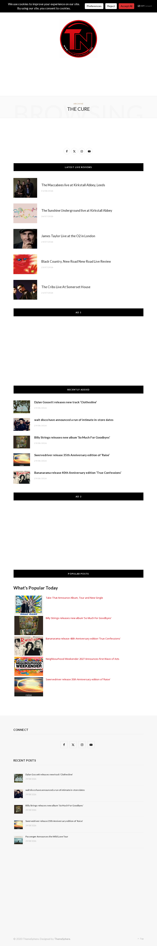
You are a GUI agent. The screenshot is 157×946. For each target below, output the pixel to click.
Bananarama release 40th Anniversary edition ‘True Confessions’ (77, 472)
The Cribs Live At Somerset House (65, 287)
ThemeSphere (62, 938)
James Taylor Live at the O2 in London (68, 236)
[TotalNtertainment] (78, 39)
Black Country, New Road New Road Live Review (76, 261)
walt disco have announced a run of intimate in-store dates (73, 419)
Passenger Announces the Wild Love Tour (46, 836)
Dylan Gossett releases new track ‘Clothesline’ (65, 402)
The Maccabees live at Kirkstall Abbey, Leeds (73, 185)
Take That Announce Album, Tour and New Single (74, 597)
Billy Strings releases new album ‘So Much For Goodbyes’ (72, 437)
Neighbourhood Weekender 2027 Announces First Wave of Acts (82, 659)
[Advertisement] (83, 76)
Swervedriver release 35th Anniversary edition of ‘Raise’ (72, 455)
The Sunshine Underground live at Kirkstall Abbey (76, 210)
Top (142, 938)
